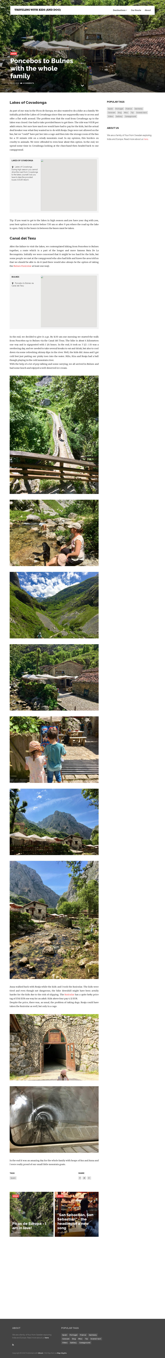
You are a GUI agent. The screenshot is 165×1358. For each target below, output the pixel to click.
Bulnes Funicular (22, 266)
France (129, 109)
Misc (126, 113)
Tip (132, 113)
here (146, 139)
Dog (119, 113)
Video (110, 116)
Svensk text (141, 113)
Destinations (119, 10)
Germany (139, 109)
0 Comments (28, 83)
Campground (130, 116)
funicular (69, 994)
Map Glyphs (62, 1353)
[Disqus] (54, 1278)
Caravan (111, 113)
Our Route (136, 10)
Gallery (119, 116)
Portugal (119, 109)
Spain (13, 54)
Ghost (40, 1353)
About (148, 10)
